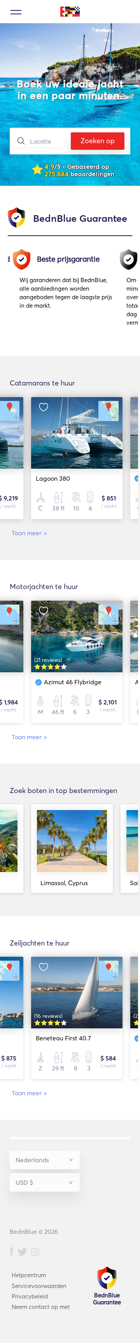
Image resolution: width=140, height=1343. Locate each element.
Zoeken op (97, 140)
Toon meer (29, 532)
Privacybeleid (30, 1296)
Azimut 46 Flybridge (73, 682)
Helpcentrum (29, 1275)
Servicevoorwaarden (39, 1286)
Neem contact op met (41, 1306)
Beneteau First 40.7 (63, 1038)
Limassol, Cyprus (64, 883)
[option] (69, 290)
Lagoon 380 (53, 478)
